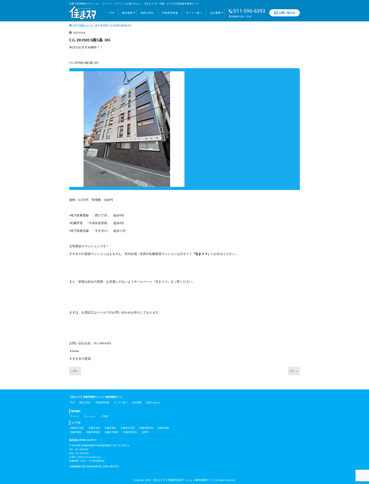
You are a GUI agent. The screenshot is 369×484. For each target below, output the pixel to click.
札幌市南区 (163, 428)
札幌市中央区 (77, 428)
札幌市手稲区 (112, 432)
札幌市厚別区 (93, 432)
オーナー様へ (194, 12)
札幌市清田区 (130, 432)
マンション (90, 416)
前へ (76, 371)
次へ (293, 371)
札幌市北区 (94, 428)
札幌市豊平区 (146, 428)
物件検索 (127, 12)
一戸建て (104, 416)
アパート (74, 416)
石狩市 (145, 432)
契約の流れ (147, 12)
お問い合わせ (287, 12)
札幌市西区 (76, 432)
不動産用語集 (170, 12)
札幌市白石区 (128, 428)
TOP (111, 12)
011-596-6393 (249, 11)
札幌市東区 (110, 428)
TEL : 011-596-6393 (78, 449)
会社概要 (215, 12)
